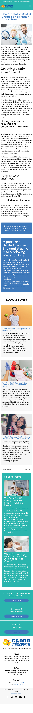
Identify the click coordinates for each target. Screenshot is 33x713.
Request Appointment (16, 616)
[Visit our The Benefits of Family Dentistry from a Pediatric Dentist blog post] (16, 496)
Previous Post (7, 469)
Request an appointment (12, 282)
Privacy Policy (14, 693)
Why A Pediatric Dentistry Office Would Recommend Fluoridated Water (14, 384)
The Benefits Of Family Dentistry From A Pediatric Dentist (13, 502)
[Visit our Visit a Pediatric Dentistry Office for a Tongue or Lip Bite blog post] (16, 315)
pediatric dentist (22, 47)
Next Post (27, 469)
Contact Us (16, 632)
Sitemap (20, 693)
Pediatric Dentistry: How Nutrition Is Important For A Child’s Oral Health (16, 438)
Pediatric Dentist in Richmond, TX (16, 230)
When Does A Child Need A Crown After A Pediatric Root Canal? (15, 557)
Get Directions (16, 600)
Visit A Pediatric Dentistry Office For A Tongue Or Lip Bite (16, 329)
